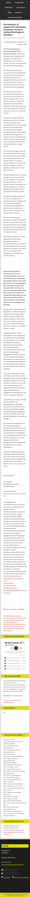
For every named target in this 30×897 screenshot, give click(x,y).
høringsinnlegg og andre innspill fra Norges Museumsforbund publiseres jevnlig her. (13, 832)
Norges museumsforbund (10, 2)
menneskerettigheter (10, 622)
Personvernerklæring (18, 895)
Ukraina (12, 628)
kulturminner (20, 620)
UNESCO (18, 628)
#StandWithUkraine (9, 616)
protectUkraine (18, 626)
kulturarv (12, 620)
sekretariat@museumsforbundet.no (13, 865)
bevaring (6, 618)
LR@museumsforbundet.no (12, 494)
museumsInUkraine (9, 624)
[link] (8, 583)
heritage (23, 618)
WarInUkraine (8, 630)
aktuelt (18, 616)
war (23, 628)
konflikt (6, 620)
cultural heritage (15, 618)
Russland (6, 628)
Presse (18, 624)
